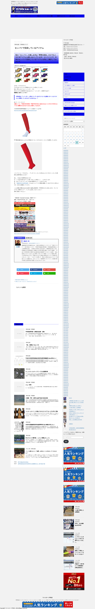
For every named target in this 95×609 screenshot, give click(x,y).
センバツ (24, 281)
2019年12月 (66, 283)
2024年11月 (66, 185)
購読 (66, 441)
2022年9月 (65, 228)
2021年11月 (66, 245)
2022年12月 (66, 223)
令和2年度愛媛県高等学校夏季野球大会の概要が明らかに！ (40, 424)
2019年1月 (65, 302)
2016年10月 (66, 347)
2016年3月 (65, 358)
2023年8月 (65, 210)
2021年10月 (66, 247)
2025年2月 (65, 180)
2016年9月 (65, 348)
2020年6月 (65, 273)
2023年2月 (65, 220)
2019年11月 (66, 285)
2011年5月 (65, 393)
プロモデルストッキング (31, 281)
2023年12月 (66, 203)
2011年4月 (65, 395)
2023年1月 (65, 222)
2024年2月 (65, 200)
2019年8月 (65, 290)
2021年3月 (65, 258)
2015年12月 (66, 363)
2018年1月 (65, 322)
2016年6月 (65, 353)
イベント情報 (50, 15)
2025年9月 (65, 168)
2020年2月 (65, 280)
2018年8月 (65, 310)
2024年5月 (65, 195)
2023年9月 (65, 208)
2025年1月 (65, 182)
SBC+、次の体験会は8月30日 (75, 419)
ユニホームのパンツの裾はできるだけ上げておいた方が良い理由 (42, 411)
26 (73, 142)
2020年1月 (65, 282)
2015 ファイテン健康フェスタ (71, 105)
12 (73, 136)
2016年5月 (65, 355)
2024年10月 (66, 187)
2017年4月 (65, 337)
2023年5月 (65, 215)
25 (70, 142)
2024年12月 (66, 183)
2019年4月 (65, 297)
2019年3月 (65, 298)
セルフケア (67, 91)
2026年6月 (65, 153)
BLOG (16, 15)
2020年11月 (66, 265)
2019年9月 (65, 288)
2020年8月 (65, 270)
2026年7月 (65, 152)
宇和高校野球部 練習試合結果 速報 (35, 331)
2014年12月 (66, 383)
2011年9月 (65, 387)
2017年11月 (66, 325)
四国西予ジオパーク (61, 15)
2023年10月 (66, 207)
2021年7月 (65, 252)
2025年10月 (66, 167)
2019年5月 (65, 295)
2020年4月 (65, 277)
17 (68, 139)
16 (65, 139)
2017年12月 (66, 323)
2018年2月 (65, 320)
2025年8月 (65, 170)
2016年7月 (65, 352)
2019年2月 (65, 300)
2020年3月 (65, 278)
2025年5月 (65, 175)
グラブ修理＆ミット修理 (70, 85)
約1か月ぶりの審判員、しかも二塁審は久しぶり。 (38, 437)
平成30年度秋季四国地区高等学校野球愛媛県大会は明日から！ (41, 358)
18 (70, 139)
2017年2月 (65, 340)
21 (79, 139)
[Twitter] (17, 247)
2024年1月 (65, 202)
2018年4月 (65, 317)
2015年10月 (66, 367)
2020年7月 (65, 272)
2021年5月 (65, 255)
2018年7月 (65, 312)
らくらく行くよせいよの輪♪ (70, 111)
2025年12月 (66, 163)
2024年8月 (65, 190)
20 (76, 139)
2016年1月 (65, 362)
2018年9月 (65, 308)
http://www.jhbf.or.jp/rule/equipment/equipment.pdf (25, 110)
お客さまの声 (67, 94)
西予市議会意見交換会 (23, 462)
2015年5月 (65, 375)
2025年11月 (66, 165)
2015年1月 (65, 382)
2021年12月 (66, 243)
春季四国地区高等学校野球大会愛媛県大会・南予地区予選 (31, 463)
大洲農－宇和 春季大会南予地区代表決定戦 (37, 398)
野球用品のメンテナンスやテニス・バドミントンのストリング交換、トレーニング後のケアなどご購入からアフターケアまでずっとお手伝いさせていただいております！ (47, 600)
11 (70, 136)
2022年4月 (65, 237)
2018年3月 (65, 318)
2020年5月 (65, 275)
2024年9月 (65, 188)
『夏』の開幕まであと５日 (32, 345)
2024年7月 (65, 192)
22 (82, 139)
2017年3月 (65, 338)
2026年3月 (65, 158)
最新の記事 (29, 237)
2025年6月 (65, 173)
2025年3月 (65, 178)
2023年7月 (65, 212)
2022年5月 (65, 235)
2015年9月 (65, 368)
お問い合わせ (72, 15)
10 (68, 136)
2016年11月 (66, 345)
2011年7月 (65, 390)
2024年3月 (65, 198)
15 (82, 136)
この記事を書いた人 (20, 237)
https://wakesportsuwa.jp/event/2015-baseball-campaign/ (27, 233)
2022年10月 (66, 227)
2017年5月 (65, 335)
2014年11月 (66, 385)
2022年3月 (65, 238)
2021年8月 (65, 250)
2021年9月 (65, 248)
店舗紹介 (38, 15)
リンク (66, 96)
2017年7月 (65, 332)
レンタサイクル (27, 15)
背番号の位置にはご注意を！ (75, 405)
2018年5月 (65, 315)
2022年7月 (65, 232)
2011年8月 (65, 388)
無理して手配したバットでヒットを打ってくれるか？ (79, 552)
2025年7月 (65, 172)
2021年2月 (65, 260)
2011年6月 (65, 392)
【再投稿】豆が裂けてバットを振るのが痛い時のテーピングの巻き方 (76, 402)
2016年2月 (65, 360)
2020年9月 (65, 268)
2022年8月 (65, 230)
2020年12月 (66, 263)
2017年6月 (65, 333)
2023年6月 (65, 213)
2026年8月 (65, 150)
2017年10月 (66, 327)
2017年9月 (65, 328)
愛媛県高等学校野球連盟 (22, 183)
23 (65, 142)
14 (79, 136)
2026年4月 (65, 157)
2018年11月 (66, 305)
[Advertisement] (47, 28)
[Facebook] (19, 247)
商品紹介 (66, 82)
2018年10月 (66, 307)
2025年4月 (65, 177)
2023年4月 (65, 217)
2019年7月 (65, 292)
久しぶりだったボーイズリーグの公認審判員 (37, 371)
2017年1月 (65, 342)
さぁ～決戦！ (29, 384)
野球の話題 (17, 279)
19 (73, 139)
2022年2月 (65, 240)
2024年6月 (65, 193)
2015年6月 (65, 373)
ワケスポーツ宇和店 (47, 597)
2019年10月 (66, 287)
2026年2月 (65, 160)
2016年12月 (66, 343)
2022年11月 (66, 225)
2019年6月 (65, 293)
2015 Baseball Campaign (70, 102)
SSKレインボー (18, 281)
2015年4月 (65, 377)
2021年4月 (65, 257)
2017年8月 (65, 330)
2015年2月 (65, 380)
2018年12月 (66, 303)
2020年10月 (66, 267)
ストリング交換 (68, 88)
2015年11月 (66, 365)
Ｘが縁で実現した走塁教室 (75, 407)
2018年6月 (65, 313)
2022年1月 (65, 242)
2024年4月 (65, 197)
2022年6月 (65, 233)
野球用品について (24, 279)
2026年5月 (65, 155)
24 (68, 142)
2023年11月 (66, 205)
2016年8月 (65, 350)
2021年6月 (65, 253)
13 (76, 136)
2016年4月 (65, 357)
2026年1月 (65, 162)
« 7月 (64, 148)
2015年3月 (65, 378)
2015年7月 (65, 372)
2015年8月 (65, 370)
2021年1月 (65, 262)
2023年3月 (65, 218)
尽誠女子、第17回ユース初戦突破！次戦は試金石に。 (79, 565)
